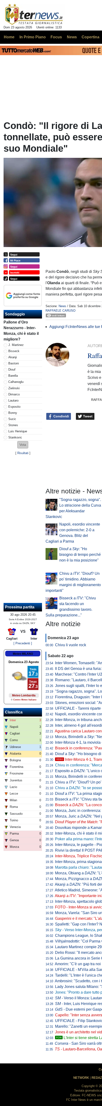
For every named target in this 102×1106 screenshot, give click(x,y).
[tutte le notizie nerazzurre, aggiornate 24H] (34, 14)
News (62, 306)
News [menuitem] (72, 37)
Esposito (14, 406)
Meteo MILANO (23, 653)
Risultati (22, 453)
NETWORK (81, 1077)
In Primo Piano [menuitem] (32, 37)
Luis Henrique (17, 431)
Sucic (12, 419)
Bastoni (13, 363)
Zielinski (14, 388)
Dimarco (14, 394)
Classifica (14, 712)
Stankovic (15, 437)
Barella (13, 375)
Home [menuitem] (9, 37)
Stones (13, 425)
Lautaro (13, 400)
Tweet (87, 416)
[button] (22, 444)
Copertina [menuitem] (90, 37)
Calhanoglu (15, 382)
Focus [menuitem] (56, 37)
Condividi (60, 416)
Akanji (12, 357)
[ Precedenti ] (23, 643)
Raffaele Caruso (60, 310)
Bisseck (13, 351)
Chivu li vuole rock (70, 645)
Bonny (12, 413)
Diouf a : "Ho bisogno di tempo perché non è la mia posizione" (80, 554)
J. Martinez (16, 345)
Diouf (11, 369)
